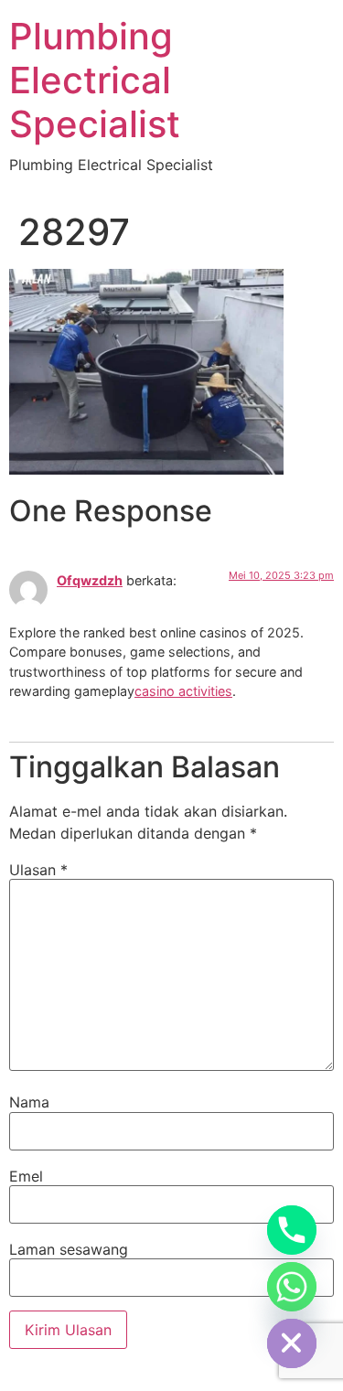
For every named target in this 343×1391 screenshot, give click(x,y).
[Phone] (291, 1230)
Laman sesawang (68, 1249)
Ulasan (38, 869)
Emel (26, 1176)
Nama (29, 1102)
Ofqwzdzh (90, 580)
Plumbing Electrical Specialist (94, 80)
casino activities (183, 691)
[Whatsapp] (291, 1286)
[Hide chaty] (291, 1343)
